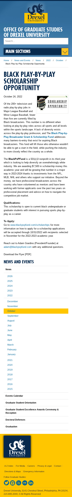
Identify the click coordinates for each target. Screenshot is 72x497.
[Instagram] (12, 485)
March (10, 344)
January (11, 354)
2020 (10, 365)
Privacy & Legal (44, 466)
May (9, 335)
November (12, 306)
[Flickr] (25, 485)
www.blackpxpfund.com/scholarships (30, 225)
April (9, 340)
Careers (31, 466)
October (59, 60)
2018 (10, 374)
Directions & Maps (12, 471)
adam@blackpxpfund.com (18, 247)
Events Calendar (14, 396)
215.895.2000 (11, 494)
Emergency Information (33, 471)
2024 (10, 286)
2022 (48, 60)
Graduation (11, 426)
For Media (20, 466)
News (38, 60)
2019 (10, 369)
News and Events (22, 60)
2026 (10, 276)
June (9, 330)
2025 (10, 281)
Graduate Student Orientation (21, 402)
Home (6, 60)
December (12, 301)
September (12, 316)
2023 (10, 290)
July (9, 325)
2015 (10, 389)
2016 (10, 384)
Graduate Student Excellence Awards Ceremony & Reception (32, 411)
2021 (10, 360)
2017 (10, 379)
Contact (57, 466)
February (11, 349)
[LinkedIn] (31, 485)
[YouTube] (18, 485)
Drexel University (36, 12)
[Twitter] (6, 485)
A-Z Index (8, 466)
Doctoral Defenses (15, 419)
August (10, 320)
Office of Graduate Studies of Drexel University (33, 32)
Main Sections (18, 51)
